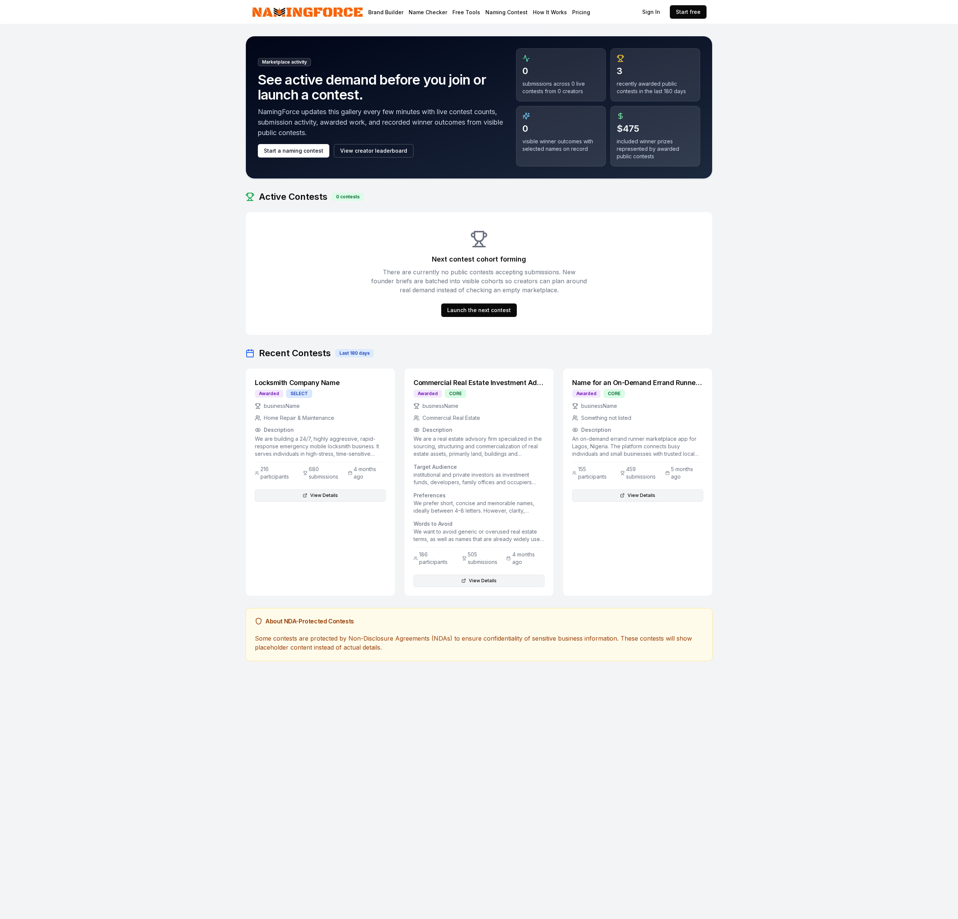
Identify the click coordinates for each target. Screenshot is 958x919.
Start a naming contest (293, 150)
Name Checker (428, 12)
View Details (324, 495)
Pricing (581, 12)
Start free (688, 12)
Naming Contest (506, 12)
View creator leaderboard (373, 150)
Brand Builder (385, 12)
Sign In (651, 12)
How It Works (550, 12)
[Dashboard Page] (327, 12)
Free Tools (466, 12)
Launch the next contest (479, 310)
